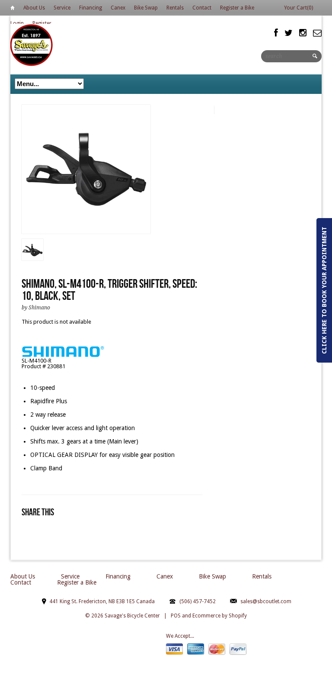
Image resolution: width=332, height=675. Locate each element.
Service (62, 8)
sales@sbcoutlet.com (265, 601)
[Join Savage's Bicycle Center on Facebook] (276, 33)
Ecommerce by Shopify (219, 616)
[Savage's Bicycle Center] (32, 45)
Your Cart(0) (298, 8)
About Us (34, 8)
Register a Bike (237, 8)
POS (176, 616)
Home (12, 9)
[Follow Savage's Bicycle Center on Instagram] (302, 33)
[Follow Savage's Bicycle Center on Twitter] (288, 33)
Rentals (175, 8)
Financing (90, 8)
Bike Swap (146, 8)
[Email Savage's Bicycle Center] (317, 33)
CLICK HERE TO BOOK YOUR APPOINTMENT (324, 290)
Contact (201, 8)
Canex (118, 8)
